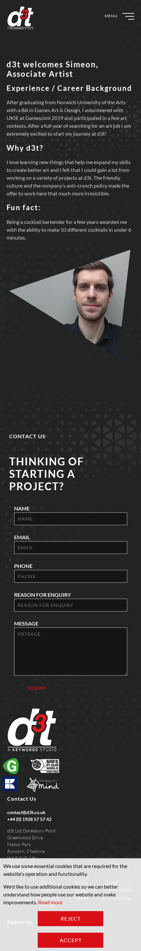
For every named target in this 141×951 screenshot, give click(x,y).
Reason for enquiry (42, 595)
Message (26, 623)
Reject (71, 918)
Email (22, 537)
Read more (50, 902)
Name (22, 508)
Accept (71, 940)
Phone (23, 566)
